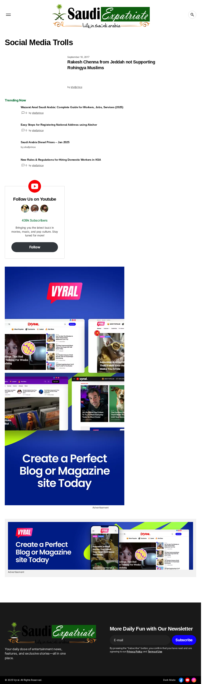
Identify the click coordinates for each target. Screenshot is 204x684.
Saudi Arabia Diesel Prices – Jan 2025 (45, 142)
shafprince (38, 112)
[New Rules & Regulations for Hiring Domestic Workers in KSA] (11, 164)
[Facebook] (181, 680)
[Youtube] (187, 680)
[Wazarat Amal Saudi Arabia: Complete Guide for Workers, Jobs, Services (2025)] (11, 111)
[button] (8, 14)
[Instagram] (194, 680)
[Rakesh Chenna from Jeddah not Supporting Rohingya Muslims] (34, 72)
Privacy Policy (134, 651)
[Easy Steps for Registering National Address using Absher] (11, 129)
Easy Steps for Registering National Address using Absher (59, 124)
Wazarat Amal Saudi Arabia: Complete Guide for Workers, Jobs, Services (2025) (72, 107)
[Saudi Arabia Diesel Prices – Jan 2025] (11, 146)
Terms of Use (155, 651)
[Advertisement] (100, 386)
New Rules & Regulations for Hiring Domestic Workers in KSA (61, 159)
